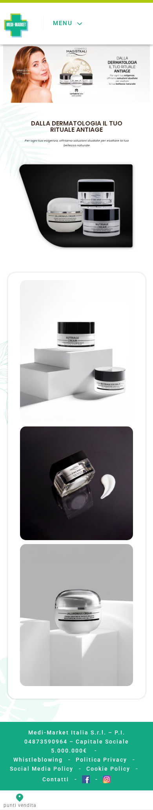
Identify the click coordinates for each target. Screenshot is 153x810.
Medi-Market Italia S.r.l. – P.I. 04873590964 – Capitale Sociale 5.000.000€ (76, 741)
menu (63, 23)
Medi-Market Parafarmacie (16, 26)
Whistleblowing (38, 759)
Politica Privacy (101, 759)
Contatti (55, 779)
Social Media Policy (41, 769)
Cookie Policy (108, 769)
